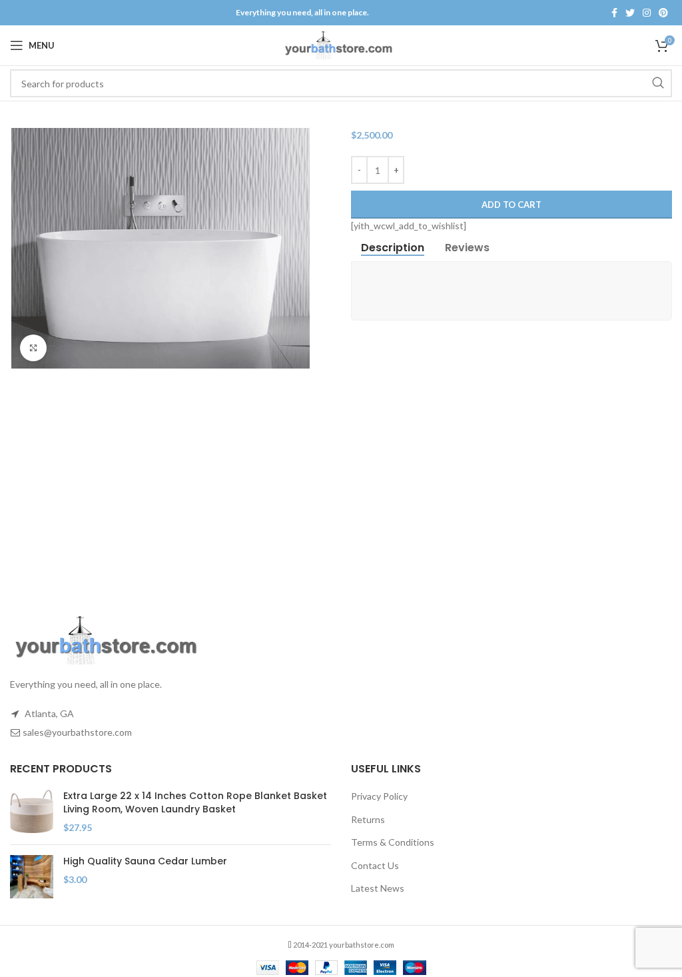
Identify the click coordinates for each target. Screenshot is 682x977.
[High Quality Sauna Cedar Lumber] (31, 876)
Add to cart (511, 204)
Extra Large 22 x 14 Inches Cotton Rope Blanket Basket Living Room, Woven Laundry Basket (195, 803)
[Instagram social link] (647, 12)
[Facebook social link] (614, 12)
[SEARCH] (658, 83)
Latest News (377, 888)
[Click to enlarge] (33, 348)
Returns (368, 819)
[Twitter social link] (630, 12)
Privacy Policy (379, 796)
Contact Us (375, 865)
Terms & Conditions (392, 842)
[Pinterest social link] (663, 12)
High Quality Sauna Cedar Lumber (145, 861)
